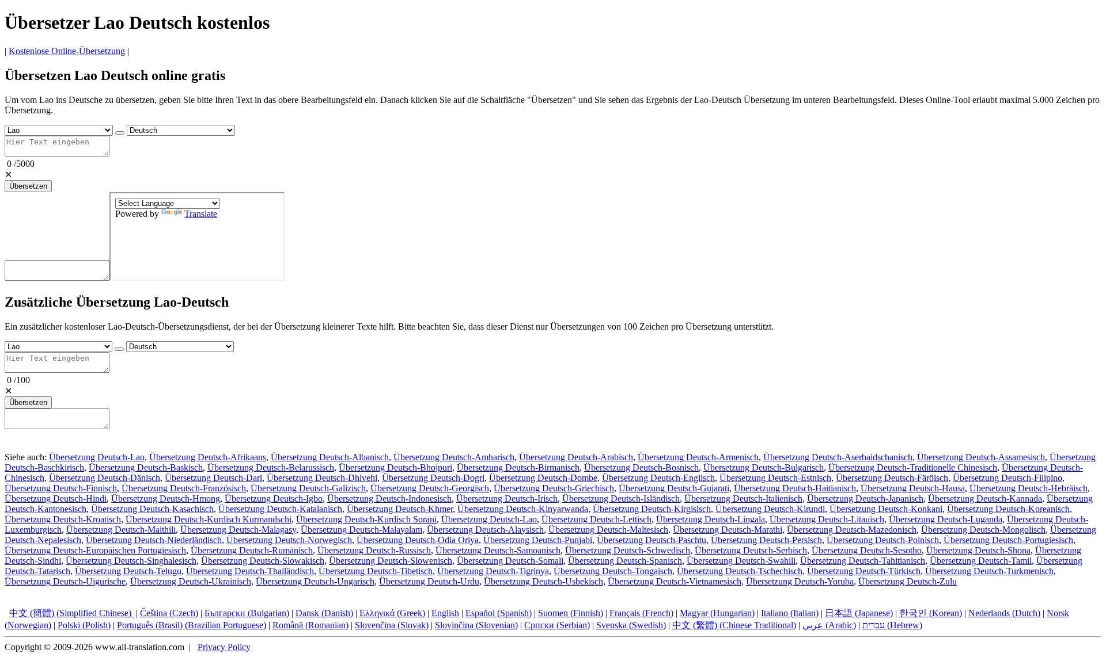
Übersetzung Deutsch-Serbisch (751, 550)
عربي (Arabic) (829, 625)
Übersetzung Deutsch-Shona (978, 550)
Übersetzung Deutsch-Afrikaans (207, 457)
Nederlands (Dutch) (1004, 613)
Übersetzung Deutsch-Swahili (741, 561)
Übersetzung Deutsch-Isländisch (621, 498)
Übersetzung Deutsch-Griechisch (554, 488)
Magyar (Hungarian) (717, 613)
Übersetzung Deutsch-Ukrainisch (190, 581)
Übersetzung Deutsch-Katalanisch (280, 509)
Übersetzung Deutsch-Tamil (981, 561)
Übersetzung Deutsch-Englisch (658, 478)
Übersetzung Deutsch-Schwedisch (627, 550)
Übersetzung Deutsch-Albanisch (330, 457)
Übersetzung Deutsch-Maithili (121, 529)
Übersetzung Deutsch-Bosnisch (641, 467)
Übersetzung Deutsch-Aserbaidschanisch (837, 457)
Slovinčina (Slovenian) (476, 625)
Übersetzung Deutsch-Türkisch (864, 571)
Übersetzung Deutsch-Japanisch (865, 498)
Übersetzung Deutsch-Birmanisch (518, 467)
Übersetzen (28, 186)
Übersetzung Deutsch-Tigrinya (493, 571)
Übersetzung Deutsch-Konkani (886, 509)
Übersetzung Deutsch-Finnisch (61, 488)
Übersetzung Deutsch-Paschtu (651, 540)
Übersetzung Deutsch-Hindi (56, 498)
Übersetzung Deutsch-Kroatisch (63, 519)
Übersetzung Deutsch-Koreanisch (1008, 509)
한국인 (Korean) (930, 613)
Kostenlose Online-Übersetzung (67, 51)
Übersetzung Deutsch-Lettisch (596, 519)
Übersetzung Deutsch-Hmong (165, 498)
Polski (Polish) (84, 625)
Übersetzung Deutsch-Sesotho (867, 550)
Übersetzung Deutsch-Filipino (1007, 478)
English (445, 613)
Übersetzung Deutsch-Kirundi (770, 509)
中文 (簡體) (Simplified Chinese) (71, 613)
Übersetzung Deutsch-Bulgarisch (763, 467)
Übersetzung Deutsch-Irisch (507, 498)
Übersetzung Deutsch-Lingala (710, 519)
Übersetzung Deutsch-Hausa (913, 488)
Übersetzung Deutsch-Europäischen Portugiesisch (95, 550)
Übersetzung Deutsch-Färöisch (892, 478)
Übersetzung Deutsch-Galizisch (308, 488)
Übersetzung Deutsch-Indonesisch (389, 498)
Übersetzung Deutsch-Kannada (985, 498)
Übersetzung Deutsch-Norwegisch (289, 540)
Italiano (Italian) (790, 613)
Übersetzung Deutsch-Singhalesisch (131, 561)
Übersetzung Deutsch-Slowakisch (262, 561)
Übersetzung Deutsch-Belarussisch (270, 467)
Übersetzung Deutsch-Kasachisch (152, 509)
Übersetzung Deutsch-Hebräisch (1028, 488)
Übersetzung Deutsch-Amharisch (453, 457)
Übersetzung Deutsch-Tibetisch (376, 571)
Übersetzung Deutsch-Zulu (907, 581)
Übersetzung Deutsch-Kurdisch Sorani (366, 519)
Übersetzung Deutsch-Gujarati (674, 488)
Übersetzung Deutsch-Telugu (128, 571)
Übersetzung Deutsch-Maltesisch (608, 529)
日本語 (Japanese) (859, 613)
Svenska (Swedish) (631, 625)
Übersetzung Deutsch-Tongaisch (613, 571)
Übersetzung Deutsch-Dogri (433, 478)
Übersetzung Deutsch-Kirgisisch (652, 509)
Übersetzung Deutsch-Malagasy (238, 529)
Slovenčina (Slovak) (392, 625)
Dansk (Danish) (324, 613)
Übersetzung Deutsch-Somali (510, 561)
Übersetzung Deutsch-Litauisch (827, 519)
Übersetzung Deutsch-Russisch (374, 550)
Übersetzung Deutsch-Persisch (766, 540)
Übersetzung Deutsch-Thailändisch (250, 571)
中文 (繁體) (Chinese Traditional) (734, 625)
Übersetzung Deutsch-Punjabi (537, 540)
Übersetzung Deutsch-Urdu (429, 581)
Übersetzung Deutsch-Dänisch (104, 478)
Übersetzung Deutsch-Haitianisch (795, 488)
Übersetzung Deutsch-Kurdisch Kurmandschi (208, 519)
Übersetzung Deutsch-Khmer (400, 509)
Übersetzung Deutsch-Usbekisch (543, 581)
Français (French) (641, 613)
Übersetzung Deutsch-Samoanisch (497, 550)
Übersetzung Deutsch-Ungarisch (315, 581)
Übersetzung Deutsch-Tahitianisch (862, 561)
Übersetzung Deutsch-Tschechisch (739, 571)
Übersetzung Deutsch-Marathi (727, 529)
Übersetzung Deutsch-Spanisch (625, 561)
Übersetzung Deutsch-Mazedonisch (851, 529)
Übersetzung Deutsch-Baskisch (146, 467)
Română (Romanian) (310, 625)
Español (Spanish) (498, 613)
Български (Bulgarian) (246, 613)
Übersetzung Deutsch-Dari (213, 478)
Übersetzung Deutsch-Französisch (184, 488)
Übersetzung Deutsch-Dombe (543, 478)
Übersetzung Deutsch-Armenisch (698, 457)
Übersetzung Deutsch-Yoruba (800, 581)
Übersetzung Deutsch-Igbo (274, 498)
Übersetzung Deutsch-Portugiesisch (1008, 540)
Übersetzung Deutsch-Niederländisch (154, 540)
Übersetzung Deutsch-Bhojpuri (395, 467)
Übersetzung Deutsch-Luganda (945, 519)
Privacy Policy (224, 647)
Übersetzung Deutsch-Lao (97, 457)
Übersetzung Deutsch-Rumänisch (252, 550)
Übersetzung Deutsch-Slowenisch (390, 561)
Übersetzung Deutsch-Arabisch (576, 457)
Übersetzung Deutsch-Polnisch (883, 540)
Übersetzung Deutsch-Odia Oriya (418, 540)
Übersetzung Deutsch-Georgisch (429, 488)
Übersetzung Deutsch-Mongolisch (983, 529)
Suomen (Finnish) (570, 613)
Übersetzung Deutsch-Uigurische (65, 581)
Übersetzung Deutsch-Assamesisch (981, 457)
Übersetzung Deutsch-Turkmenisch (989, 571)
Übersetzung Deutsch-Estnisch (775, 478)
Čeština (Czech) (169, 613)
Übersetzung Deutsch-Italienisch (743, 498)
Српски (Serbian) (557, 625)
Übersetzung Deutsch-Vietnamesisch (674, 581)
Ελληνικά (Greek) (392, 613)
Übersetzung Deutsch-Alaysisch (485, 529)
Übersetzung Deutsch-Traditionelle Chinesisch (912, 467)
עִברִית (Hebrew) (892, 625)
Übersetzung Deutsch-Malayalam (361, 529)
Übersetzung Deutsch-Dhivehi (322, 478)
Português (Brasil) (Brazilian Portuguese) (191, 625)
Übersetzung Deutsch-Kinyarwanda (522, 509)
